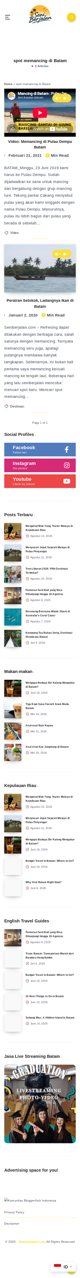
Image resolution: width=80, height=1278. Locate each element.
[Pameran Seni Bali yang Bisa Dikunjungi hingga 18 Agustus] (12, 595)
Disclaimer (11, 1223)
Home (8, 84)
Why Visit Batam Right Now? (44, 882)
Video (14, 232)
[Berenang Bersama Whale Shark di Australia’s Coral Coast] (12, 617)
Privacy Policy (14, 1212)
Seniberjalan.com (32, 1241)
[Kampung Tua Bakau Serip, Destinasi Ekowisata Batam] (12, 638)
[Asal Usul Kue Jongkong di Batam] (12, 752)
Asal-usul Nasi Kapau (39, 725)
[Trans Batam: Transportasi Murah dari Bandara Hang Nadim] (12, 959)
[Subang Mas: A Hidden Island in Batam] (12, 1023)
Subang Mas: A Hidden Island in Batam (50, 1017)
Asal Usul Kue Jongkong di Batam (47, 746)
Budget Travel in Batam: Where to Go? (50, 860)
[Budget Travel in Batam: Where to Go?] (12, 866)
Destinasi (17, 406)
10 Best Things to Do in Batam (45, 996)
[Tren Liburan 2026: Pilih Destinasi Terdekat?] (12, 574)
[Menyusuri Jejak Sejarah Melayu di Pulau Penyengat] (12, 552)
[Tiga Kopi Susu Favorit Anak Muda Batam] (12, 709)
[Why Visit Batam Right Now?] (12, 887)
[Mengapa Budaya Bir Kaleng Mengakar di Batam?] (12, 688)
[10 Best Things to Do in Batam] (12, 1001)
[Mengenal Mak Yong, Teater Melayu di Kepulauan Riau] (12, 531)
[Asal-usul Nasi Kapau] (12, 731)
